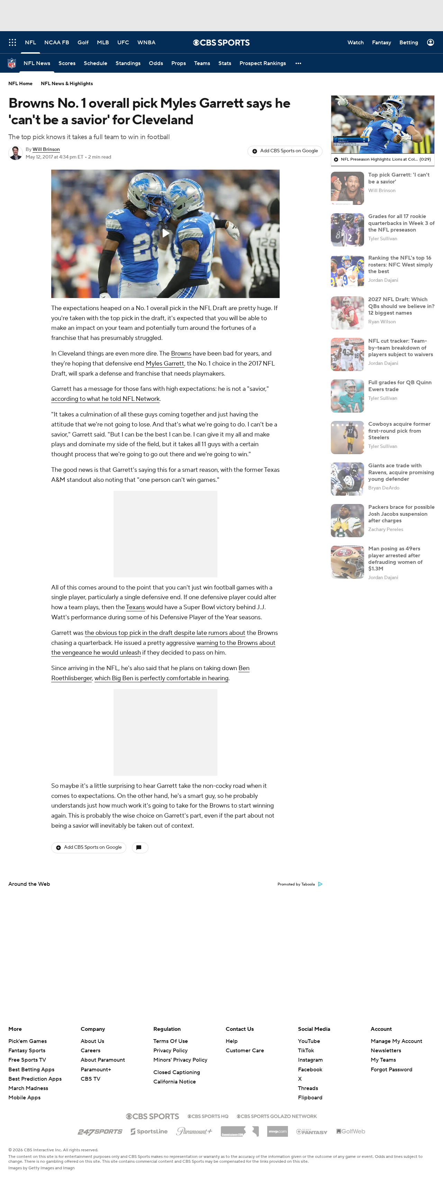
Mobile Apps (24, 1097)
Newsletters (386, 1050)
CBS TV (90, 1079)
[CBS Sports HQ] (208, 1115)
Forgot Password (392, 1069)
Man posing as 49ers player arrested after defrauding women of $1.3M (395, 558)
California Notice (174, 1081)
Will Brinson (46, 149)
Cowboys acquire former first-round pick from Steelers (399, 431)
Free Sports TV (27, 1059)
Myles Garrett (165, 364)
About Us (92, 1041)
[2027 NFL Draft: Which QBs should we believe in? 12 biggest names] (347, 313)
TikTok (306, 1050)
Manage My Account (396, 1041)
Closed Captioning (176, 1072)
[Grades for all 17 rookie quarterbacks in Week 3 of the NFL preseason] (347, 229)
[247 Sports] (100, 1130)
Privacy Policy (170, 1050)
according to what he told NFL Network (105, 399)
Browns (181, 354)
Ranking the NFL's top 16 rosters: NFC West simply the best (400, 264)
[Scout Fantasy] (312, 1131)
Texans (135, 607)
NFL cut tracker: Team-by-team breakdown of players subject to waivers (400, 348)
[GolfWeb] (350, 1131)
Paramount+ (96, 1069)
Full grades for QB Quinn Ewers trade (400, 386)
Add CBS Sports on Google (289, 151)
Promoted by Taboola (296, 884)
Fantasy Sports (26, 1050)
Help (232, 1041)
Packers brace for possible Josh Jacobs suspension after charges (401, 514)
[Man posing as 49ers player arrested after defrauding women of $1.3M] (347, 562)
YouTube (309, 1041)
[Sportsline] (149, 1130)
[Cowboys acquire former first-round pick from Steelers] (347, 437)
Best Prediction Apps (35, 1079)
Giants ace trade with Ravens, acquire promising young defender (401, 472)
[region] (165, 234)
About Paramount (103, 1059)
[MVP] (277, 1128)
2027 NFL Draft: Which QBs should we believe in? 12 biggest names (401, 306)
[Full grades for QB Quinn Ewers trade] (347, 396)
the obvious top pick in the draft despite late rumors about (165, 633)
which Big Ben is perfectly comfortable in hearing (161, 678)
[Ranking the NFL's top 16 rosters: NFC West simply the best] (347, 271)
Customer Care (245, 1050)
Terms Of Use (170, 1041)
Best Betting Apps (31, 1069)
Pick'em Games (27, 1041)
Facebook (310, 1069)
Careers (90, 1050)
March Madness (28, 1088)
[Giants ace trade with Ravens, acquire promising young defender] (347, 479)
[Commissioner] (240, 1128)
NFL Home (20, 84)
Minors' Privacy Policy (180, 1059)
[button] (298, 63)
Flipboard (310, 1097)
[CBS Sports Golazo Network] (277, 1115)
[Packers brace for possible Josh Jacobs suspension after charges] (347, 520)
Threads (308, 1088)
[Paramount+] (194, 1129)
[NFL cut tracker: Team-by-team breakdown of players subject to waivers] (347, 354)
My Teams (383, 1059)
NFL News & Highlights (67, 84)
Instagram (310, 1059)
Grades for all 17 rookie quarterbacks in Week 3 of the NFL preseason (401, 223)
